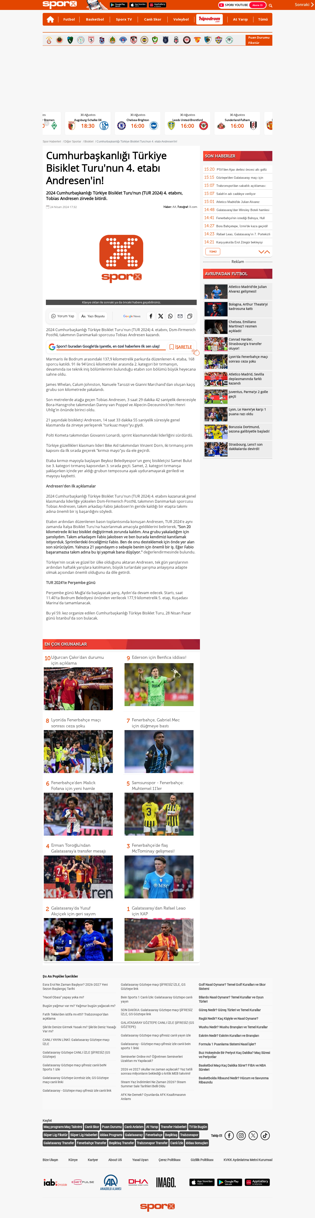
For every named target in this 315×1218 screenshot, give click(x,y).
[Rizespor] (81, 40)
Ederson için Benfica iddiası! (159, 657)
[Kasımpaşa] (123, 40)
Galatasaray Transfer (59, 1143)
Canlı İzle (176, 1143)
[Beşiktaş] (176, 40)
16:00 (91, 125)
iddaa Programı (111, 1135)
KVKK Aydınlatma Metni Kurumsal (248, 1160)
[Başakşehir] (165, 40)
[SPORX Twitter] (253, 1135)
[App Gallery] (257, 1185)
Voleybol (181, 19)
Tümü (263, 19)
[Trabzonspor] (102, 40)
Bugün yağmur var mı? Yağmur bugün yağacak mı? (79, 1006)
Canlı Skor (152, 19)
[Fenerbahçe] (144, 40)
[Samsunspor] (91, 40)
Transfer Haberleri (173, 1127)
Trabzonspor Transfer (152, 1143)
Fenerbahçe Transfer (91, 1143)
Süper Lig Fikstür (56, 1135)
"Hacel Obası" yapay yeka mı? (63, 997)
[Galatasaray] (49, 40)
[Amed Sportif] (155, 40)
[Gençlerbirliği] (59, 40)
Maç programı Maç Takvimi (63, 1127)
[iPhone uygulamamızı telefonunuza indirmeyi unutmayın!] (136, 7)
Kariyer (93, 1160)
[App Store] (202, 1185)
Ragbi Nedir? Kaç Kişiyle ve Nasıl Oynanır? (228, 1018)
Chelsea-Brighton (91, 120)
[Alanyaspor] (112, 40)
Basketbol (95, 19)
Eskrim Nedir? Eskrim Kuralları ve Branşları (229, 1035)
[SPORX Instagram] (241, 1135)
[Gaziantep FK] (134, 40)
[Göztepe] (197, 40)
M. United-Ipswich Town (241, 120)
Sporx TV (124, 19)
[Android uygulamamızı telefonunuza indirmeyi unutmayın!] (117, 7)
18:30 (241, 125)
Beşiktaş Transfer (121, 1143)
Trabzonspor (189, 1135)
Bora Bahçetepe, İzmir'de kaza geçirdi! (242, 226)
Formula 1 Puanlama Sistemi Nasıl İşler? (227, 1044)
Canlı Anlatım (134, 1127)
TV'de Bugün (198, 1127)
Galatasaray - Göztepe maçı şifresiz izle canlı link (77, 1090)
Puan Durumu (259, 37)
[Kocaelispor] (70, 40)
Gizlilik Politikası (202, 1160)
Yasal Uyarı (140, 1160)
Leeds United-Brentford (141, 120)
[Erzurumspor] (208, 40)
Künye (72, 1160)
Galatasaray (134, 1135)
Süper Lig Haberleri (83, 1135)
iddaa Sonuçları (197, 1143)
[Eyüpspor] (219, 40)
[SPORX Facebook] (229, 1135)
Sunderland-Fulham (191, 120)
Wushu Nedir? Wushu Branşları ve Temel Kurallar (233, 1027)
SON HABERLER (220, 156)
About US (115, 1160)
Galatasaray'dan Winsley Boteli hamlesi (243, 210)
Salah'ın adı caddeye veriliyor (236, 194)
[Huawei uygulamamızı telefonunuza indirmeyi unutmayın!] (156, 7)
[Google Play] (229, 1185)
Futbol (69, 19)
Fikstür (253, 43)
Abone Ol (258, 5)
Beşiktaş (171, 1135)
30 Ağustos (91, 115)
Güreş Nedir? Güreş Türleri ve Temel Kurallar (230, 1010)
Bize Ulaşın (50, 1160)
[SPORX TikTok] (265, 1135)
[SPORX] (157, 1207)
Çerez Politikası (169, 1160)
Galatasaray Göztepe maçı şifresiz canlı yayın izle (156, 1035)
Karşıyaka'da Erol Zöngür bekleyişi (239, 242)
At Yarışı (240, 19)
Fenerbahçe (154, 1135)
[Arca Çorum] (187, 40)
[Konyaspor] (229, 40)
